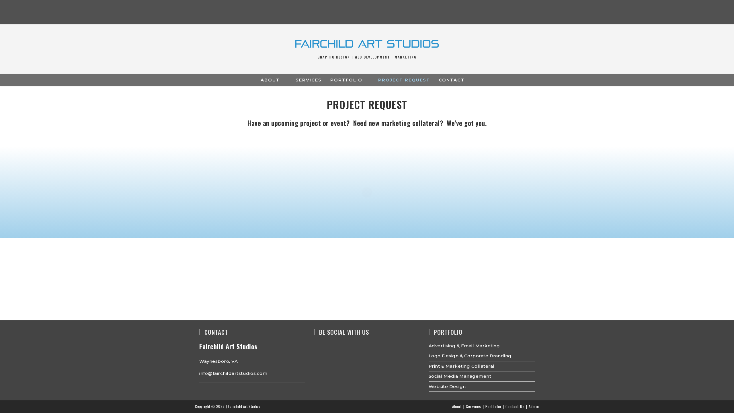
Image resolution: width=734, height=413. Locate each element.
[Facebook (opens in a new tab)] (355, 13)
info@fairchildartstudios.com (233, 373)
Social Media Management (460, 376)
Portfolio (493, 406)
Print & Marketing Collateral (462, 366)
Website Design (447, 386)
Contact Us (515, 406)
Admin (534, 406)
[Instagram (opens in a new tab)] (366, 13)
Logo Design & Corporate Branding (470, 356)
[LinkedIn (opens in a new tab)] (378, 13)
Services (473, 406)
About (457, 406)
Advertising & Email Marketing (464, 345)
